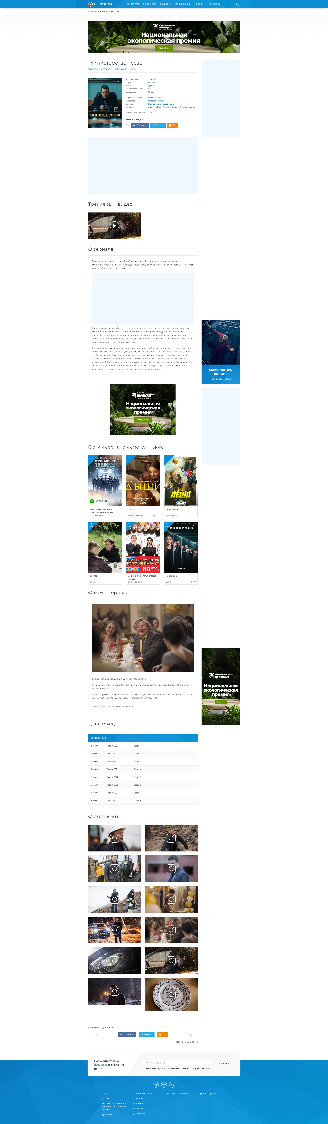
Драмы (151, 86)
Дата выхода (121, 69)
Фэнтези (138, 1109)
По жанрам (132, 4)
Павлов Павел (155, 104)
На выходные (182, 4)
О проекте (106, 1094)
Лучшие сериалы (207, 1094)
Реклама (105, 1099)
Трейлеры (93, 69)
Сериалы (92, 11)
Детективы (139, 1114)
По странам (149, 4)
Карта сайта (107, 1115)
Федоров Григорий (156, 101)
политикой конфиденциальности (196, 1069)
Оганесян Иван (155, 107)
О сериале (106, 69)
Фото (133, 69)
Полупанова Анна (188, 107)
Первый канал (154, 97)
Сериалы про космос (177, 1094)
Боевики (138, 1104)
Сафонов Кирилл (171, 107)
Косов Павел (168, 104)
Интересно (214, 4)
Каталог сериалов (142, 1094)
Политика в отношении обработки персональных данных (115, 1107)
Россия (151, 82)
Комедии (138, 1099)
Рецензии (165, 4)
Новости (199, 4)
